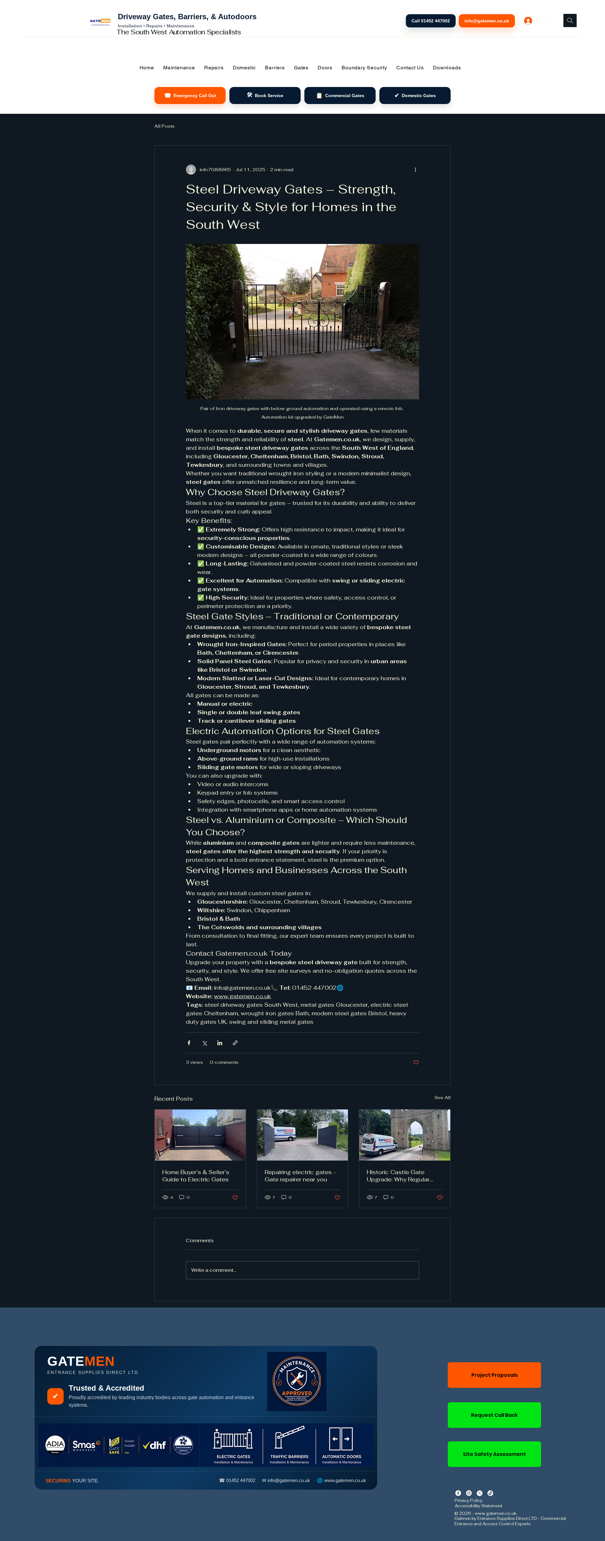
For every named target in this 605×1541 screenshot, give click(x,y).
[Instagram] (468, 1493)
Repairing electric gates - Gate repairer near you (300, 1175)
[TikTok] (490, 1493)
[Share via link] (235, 1043)
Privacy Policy (468, 1500)
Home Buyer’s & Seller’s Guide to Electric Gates (195, 1175)
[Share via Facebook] (189, 1043)
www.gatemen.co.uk (495, 1513)
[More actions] (415, 169)
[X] (479, 1493)
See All (443, 1097)
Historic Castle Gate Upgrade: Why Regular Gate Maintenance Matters (404, 1175)
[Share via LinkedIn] (220, 1043)
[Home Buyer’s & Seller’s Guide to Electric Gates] (200, 1135)
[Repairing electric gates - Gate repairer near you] (302, 1135)
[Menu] (404, 35)
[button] (179, 67)
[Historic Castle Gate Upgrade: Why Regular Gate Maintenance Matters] (404, 1135)
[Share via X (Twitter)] (204, 1043)
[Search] (570, 20)
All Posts (164, 126)
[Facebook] (458, 1493)
